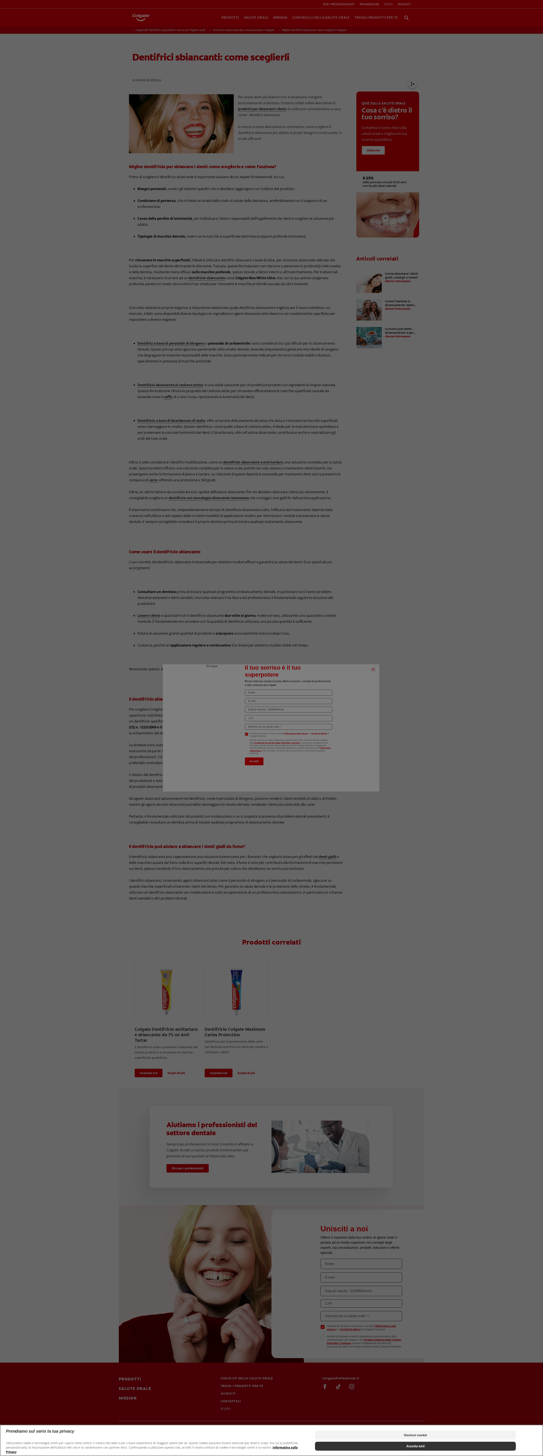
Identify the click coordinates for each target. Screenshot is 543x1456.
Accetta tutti (415, 1446)
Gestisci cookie (415, 1435)
